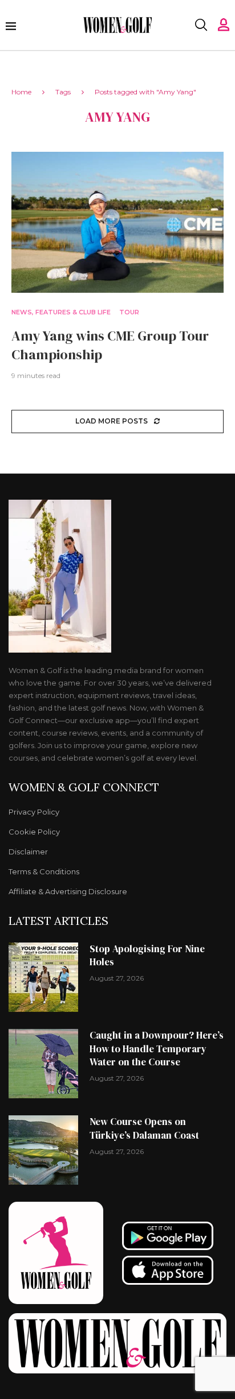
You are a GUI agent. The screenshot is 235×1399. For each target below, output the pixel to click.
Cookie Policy (34, 832)
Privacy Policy (34, 812)
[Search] (200, 25)
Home (21, 92)
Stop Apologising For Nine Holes (147, 955)
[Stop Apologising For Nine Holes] (43, 977)
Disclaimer (28, 852)
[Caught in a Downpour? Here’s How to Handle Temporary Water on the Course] (43, 1063)
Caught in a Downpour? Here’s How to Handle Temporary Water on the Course (157, 1048)
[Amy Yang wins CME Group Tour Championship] (117, 222)
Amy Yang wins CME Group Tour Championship (110, 344)
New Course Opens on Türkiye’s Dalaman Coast (144, 1128)
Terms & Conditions (44, 871)
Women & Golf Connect (84, 787)
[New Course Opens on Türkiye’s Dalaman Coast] (43, 1150)
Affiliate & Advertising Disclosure (68, 891)
